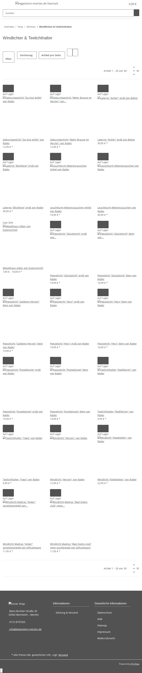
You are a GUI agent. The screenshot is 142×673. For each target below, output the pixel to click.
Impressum (103, 631)
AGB (99, 619)
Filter (9, 58)
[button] (117, 4)
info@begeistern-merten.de (25, 629)
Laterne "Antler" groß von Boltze (116, 139)
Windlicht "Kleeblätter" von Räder (117, 479)
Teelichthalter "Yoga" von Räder (21, 479)
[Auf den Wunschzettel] (11, 88)
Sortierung (26, 55)
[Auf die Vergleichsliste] (5, 88)
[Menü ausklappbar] (7, 4)
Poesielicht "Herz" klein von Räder (117, 343)
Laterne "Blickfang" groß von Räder (23, 207)
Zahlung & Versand (67, 612)
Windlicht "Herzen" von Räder (67, 479)
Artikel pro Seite (51, 55)
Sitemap (102, 625)
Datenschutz (104, 612)
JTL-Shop (135, 663)
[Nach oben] (1, 670)
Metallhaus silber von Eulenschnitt (23, 268)
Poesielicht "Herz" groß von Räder (69, 343)
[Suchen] (136, 12)
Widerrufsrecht (106, 638)
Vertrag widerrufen (25, 649)
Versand (63, 655)
